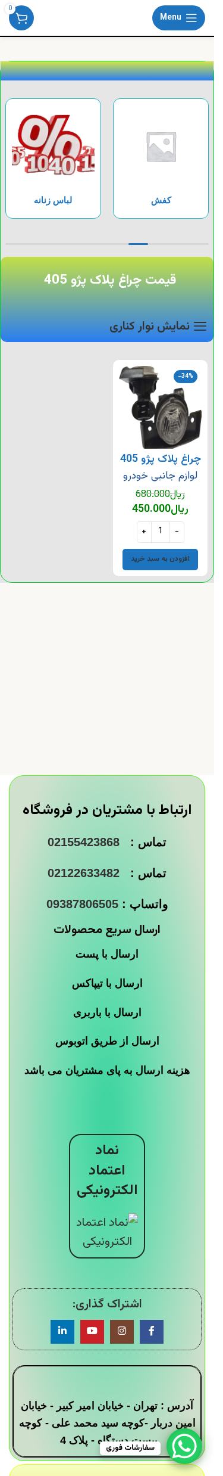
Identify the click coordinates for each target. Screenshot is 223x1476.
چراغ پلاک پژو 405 (160, 459)
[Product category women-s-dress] (53, 158)
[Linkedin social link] (62, 1332)
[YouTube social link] (92, 1332)
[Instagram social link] (122, 1332)
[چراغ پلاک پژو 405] (160, 407)
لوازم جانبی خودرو (160, 476)
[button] (160, 559)
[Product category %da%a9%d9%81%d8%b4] (161, 158)
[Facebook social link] (152, 1332)
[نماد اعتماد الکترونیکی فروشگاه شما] (107, 1232)
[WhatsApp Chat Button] (184, 1446)
